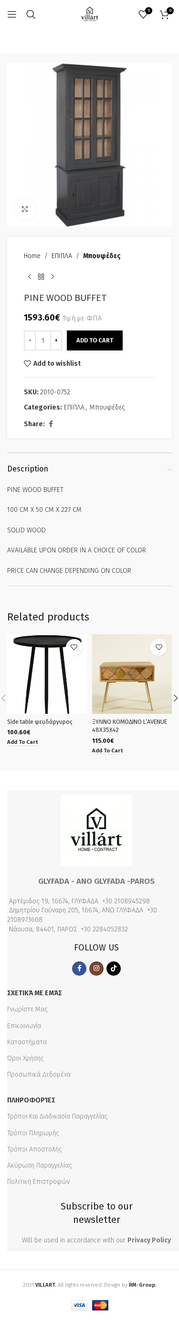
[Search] (31, 14)
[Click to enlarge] (25, 209)
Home (32, 256)
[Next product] (52, 276)
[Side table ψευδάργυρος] (47, 674)
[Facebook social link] (50, 424)
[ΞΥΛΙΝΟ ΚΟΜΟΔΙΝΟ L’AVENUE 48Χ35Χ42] (132, 674)
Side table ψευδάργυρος (40, 721)
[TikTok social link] (113, 968)
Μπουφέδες (102, 256)
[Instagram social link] (96, 968)
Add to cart (94, 340)
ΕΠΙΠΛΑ (62, 256)
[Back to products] (41, 276)
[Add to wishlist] (74, 647)
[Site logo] (90, 14)
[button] (22, 742)
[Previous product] (29, 276)
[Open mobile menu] (11, 14)
